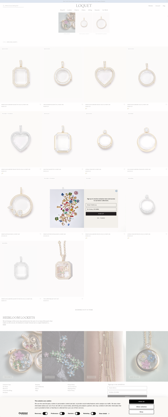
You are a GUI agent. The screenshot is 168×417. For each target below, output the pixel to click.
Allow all (141, 401)
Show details (103, 413)
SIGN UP (101, 214)
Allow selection (141, 407)
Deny (141, 412)
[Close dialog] (116, 191)
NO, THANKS (101, 218)
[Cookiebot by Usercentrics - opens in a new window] (23, 413)
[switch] (62, 413)
